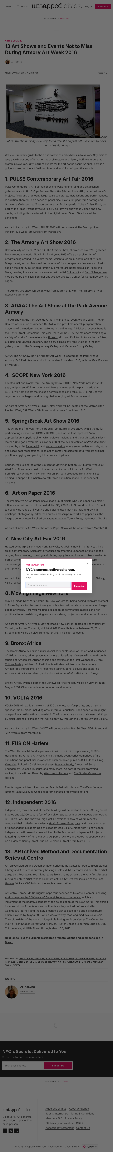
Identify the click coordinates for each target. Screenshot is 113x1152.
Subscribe (79, 586)
